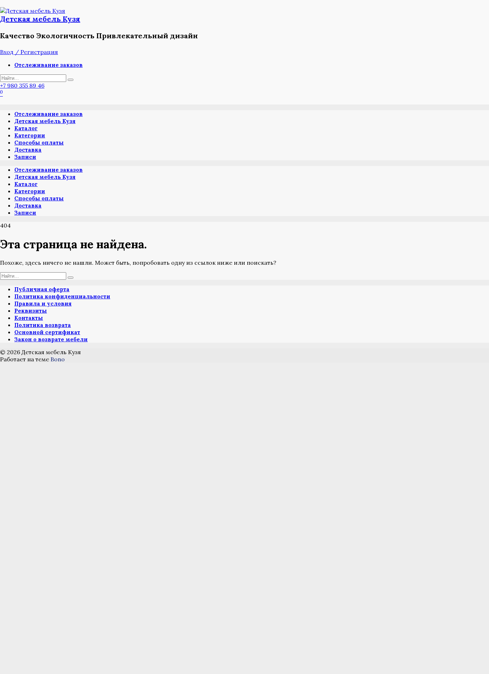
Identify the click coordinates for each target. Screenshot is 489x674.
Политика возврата (42, 325)
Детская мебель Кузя (40, 18)
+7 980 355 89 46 (22, 85)
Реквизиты (30, 310)
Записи (25, 156)
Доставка (28, 149)
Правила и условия (43, 303)
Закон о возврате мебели (51, 339)
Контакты (28, 317)
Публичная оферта (41, 289)
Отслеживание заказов (48, 65)
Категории (29, 135)
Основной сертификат (47, 332)
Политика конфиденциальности (62, 296)
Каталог (26, 128)
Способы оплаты (39, 142)
